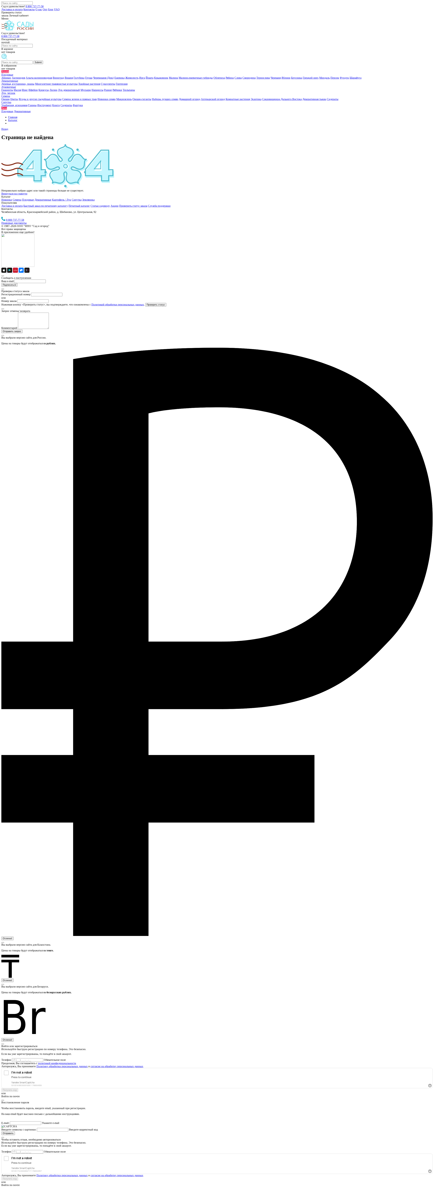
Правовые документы (14, 223)
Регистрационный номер (15, 294)
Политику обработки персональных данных (62, 1066)
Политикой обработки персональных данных (117, 304)
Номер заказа (9, 301)
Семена (17, 199)
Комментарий (9, 328)
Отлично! (7, 938)
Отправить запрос (12, 331)
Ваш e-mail (7, 281)
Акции (115, 205)
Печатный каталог (79, 205)
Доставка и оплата (12, 9)
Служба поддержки (159, 205)
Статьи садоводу (100, 205)
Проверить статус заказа (133, 205)
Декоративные (43, 199)
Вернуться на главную (14, 193)
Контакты (29, 9)
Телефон (6, 1059)
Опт (45, 9)
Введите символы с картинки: (18, 1129)
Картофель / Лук (61, 199)
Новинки (6, 199)
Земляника (88, 199)
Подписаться (9, 285)
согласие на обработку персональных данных (117, 1066)
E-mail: (5, 1123)
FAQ (57, 9)
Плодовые (28, 199)
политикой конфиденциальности (57, 1063)
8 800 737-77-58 (35, 6)
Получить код (10, 1090)
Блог (51, 9)
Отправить (8, 1133)
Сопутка (77, 199)
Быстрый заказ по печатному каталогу (45, 205)
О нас (38, 9)
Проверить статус (156, 304)
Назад (4, 129)
